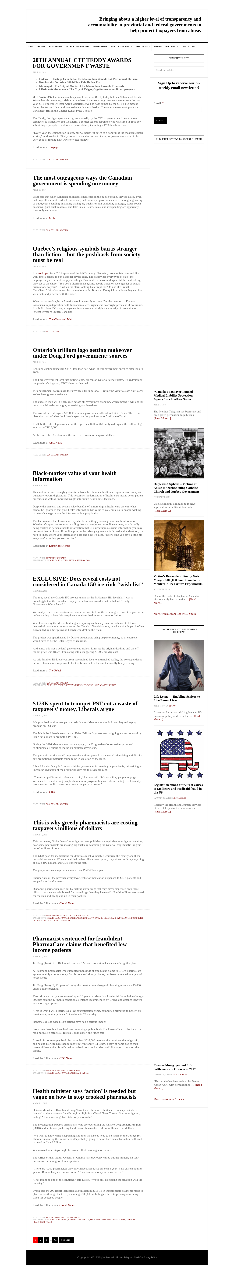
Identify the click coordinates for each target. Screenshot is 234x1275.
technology (83, 560)
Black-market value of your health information (75, 476)
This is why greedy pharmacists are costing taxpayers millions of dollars (85, 825)
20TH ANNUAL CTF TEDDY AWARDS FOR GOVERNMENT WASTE (82, 63)
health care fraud (57, 918)
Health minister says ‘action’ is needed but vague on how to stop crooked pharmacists (84, 1094)
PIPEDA (72, 560)
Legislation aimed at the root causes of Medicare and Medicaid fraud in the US (178, 788)
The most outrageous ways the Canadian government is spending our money (82, 181)
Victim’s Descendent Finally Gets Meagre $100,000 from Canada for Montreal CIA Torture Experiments (178, 580)
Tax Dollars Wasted (57, 159)
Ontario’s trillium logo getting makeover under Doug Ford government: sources (82, 353)
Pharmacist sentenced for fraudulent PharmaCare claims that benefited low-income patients (81, 944)
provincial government (57, 920)
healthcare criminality (81, 918)
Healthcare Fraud (56, 558)
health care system (57, 560)
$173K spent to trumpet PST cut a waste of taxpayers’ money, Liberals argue (85, 706)
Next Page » (66, 1240)
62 (55, 1240)
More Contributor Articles (169, 1099)
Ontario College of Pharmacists (107, 1220)
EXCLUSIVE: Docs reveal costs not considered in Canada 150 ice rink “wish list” (88, 582)
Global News (66, 903)
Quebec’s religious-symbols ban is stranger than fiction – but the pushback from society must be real (86, 254)
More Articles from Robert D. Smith (175, 613)
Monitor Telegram (53, 23)
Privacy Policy (150, 1257)
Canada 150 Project (105, 685)
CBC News (65, 1058)
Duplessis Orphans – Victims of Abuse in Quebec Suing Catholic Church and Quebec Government (176, 487)
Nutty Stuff (52, 332)
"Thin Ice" (52, 685)
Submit (160, 120)
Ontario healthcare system (109, 918)
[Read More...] (162, 418)
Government (53, 1217)
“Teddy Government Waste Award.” (76, 685)
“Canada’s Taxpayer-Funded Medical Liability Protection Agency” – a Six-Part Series (173, 395)
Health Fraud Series (57, 916)
